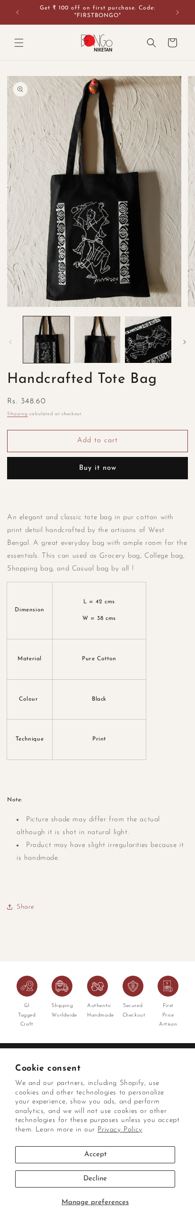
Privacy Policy (120, 1129)
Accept (95, 1154)
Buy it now (97, 468)
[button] (19, 42)
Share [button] (26, 907)
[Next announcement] (177, 12)
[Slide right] (184, 342)
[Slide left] (10, 342)
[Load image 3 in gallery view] (148, 339)
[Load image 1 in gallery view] (46, 339)
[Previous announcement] (17, 12)
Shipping (17, 414)
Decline (95, 1178)
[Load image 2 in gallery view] (97, 339)
